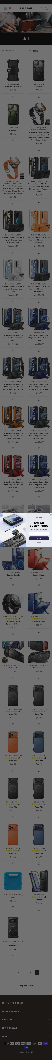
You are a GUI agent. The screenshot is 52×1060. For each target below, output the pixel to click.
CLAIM (39, 538)
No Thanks (39, 542)
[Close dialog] (50, 514)
